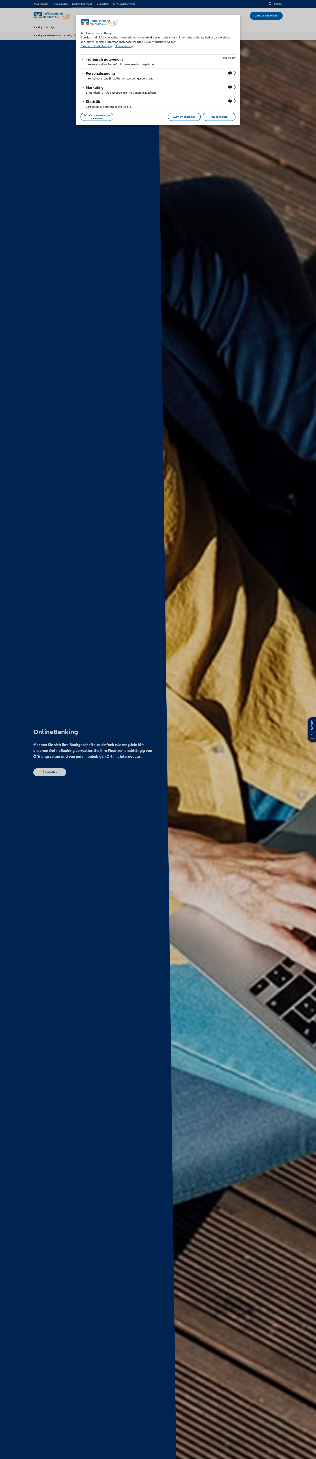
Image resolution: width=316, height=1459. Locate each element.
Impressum (123, 46)
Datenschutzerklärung (95, 46)
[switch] (232, 73)
